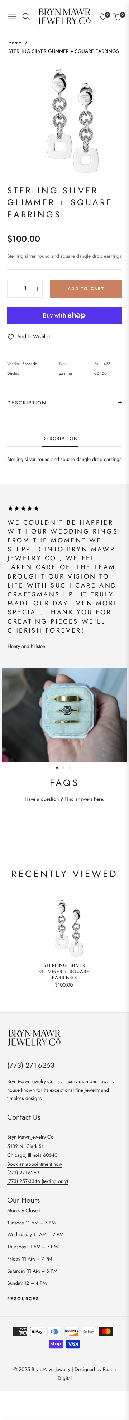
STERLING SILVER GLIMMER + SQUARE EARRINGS (64, 972)
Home (14, 42)
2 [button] (63, 768)
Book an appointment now (34, 1164)
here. (99, 798)
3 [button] (70, 768)
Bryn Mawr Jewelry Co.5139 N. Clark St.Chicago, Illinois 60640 (32, 1145)
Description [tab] (60, 439)
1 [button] (57, 768)
